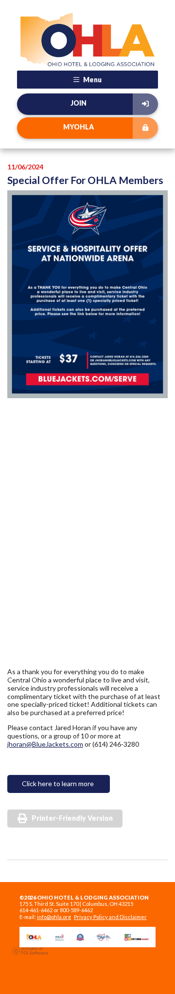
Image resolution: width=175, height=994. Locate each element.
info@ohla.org (54, 917)
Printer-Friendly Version (72, 818)
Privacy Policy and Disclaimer (110, 917)
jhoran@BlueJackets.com (45, 744)
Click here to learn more (58, 783)
